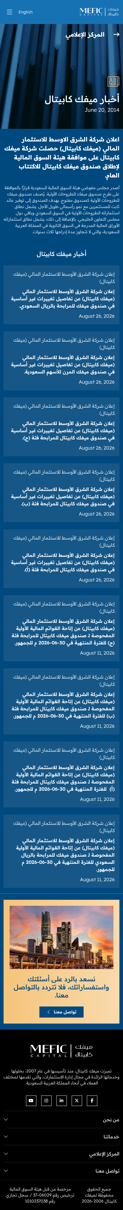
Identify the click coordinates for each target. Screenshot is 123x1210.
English (26, 12)
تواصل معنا (65, 1012)
